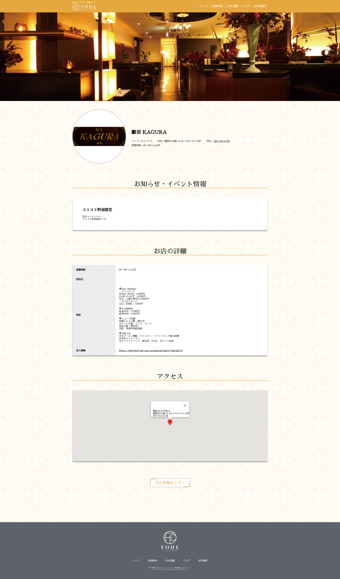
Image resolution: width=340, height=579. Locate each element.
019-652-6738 (222, 141)
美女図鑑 (232, 6)
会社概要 (259, 6)
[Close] (185, 405)
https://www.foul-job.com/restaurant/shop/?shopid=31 (151, 350)
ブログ (246, 6)
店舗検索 (217, 6)
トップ (204, 6)
